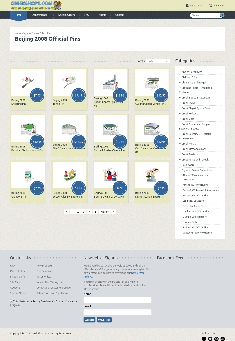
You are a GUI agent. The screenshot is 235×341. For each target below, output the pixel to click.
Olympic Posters (191, 222)
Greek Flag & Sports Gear (196, 108)
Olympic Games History (195, 217)
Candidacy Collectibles (194, 201)
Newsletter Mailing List (50, 282)
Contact (119, 14)
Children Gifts (189, 77)
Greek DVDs (189, 102)
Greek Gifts (188, 118)
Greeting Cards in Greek (195, 159)
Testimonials (44, 276)
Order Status (17, 271)
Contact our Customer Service (54, 287)
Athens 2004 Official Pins (195, 185)
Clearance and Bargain (194, 82)
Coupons (15, 287)
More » (105, 211)
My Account (196, 5)
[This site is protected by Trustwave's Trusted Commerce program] (44, 303)
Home (18, 14)
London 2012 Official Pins (196, 211)
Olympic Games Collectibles (198, 170)
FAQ (86, 14)
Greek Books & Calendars (196, 97)
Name (87, 293)
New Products (45, 265)
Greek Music (189, 143)
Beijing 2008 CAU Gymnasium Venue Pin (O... (150, 148)
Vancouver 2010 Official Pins (197, 232)
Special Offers (66, 14)
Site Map (15, 282)
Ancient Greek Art (192, 71)
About (102, 14)
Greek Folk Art (190, 113)
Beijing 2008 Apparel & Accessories (200, 190)
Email (87, 306)
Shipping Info (17, 276)
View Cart (219, 5)
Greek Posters (190, 154)
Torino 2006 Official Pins (195, 227)
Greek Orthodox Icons (194, 148)
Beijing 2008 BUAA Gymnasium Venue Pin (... (69, 148)
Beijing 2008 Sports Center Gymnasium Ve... (109, 102)
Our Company (44, 271)
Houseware (188, 164)
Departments (39, 14)
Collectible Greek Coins (194, 206)
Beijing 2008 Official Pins (195, 195)
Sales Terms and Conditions (52, 293)
